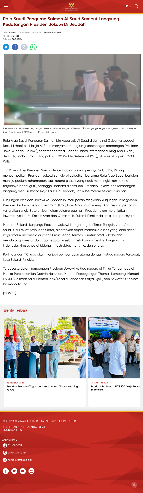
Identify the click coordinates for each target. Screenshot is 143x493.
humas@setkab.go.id (19, 459)
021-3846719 (14, 445)
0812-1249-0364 (16, 452)
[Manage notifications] (134, 485)
